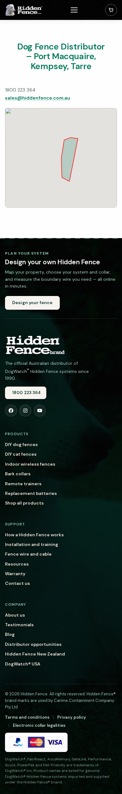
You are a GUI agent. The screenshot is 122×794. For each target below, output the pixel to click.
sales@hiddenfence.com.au (37, 98)
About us (15, 615)
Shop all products (24, 503)
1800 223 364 (26, 392)
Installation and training (31, 544)
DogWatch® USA (22, 664)
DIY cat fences (21, 454)
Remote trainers (23, 483)
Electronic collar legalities (39, 725)
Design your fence (32, 302)
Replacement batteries (31, 493)
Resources (17, 564)
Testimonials (19, 624)
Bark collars (18, 474)
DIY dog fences (21, 444)
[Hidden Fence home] (34, 344)
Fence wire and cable (28, 554)
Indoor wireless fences (30, 464)
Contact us (17, 583)
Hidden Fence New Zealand (35, 654)
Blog (10, 634)
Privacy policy (71, 717)
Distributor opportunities (33, 644)
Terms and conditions (27, 717)
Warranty (15, 573)
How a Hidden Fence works (34, 535)
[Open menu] (74, 9)
